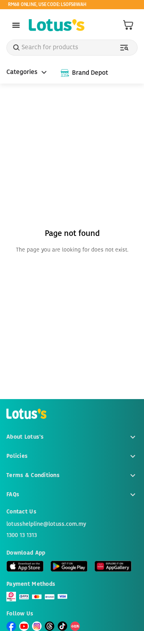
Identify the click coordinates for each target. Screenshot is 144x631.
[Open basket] (128, 25)
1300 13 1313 (21, 535)
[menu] (16, 25)
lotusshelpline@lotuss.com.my (46, 524)
